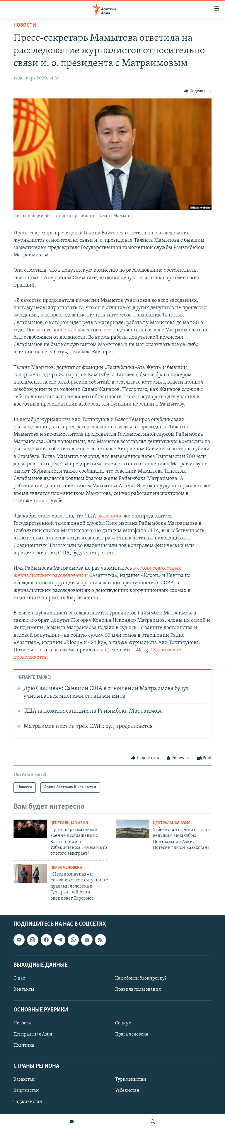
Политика (23, 1045)
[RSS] (100, 939)
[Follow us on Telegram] (59, 939)
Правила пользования (138, 989)
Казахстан (24, 1079)
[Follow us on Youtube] (19, 939)
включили (109, 516)
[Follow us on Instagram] (32, 939)
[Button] (198, 91)
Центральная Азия (69, 823)
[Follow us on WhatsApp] (73, 939)
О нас (19, 978)
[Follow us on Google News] (86, 939)
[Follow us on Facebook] (46, 939)
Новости (24, 25)
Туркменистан (130, 1079)
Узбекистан (127, 1090)
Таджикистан (27, 1101)
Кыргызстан (26, 1090)
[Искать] (153, 1121)
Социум (123, 1023)
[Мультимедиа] (72, 1121)
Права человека (66, 868)
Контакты (23, 989)
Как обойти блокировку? (140, 978)
